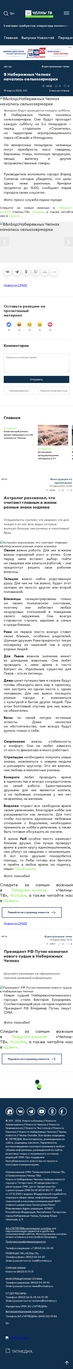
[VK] (20, 1111)
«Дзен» (14, 216)
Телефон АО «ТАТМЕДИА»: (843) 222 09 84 (31, 1316)
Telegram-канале (29, 890)
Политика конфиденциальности (26, 1241)
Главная (11, 38)
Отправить (36, 379)
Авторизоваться (19, 390)
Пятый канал (25, 869)
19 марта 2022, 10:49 (61, 486)
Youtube (38, 212)
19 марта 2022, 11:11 (15, 90)
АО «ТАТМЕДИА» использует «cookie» (28, 1228)
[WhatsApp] (35, 271)
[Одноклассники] (26, 271)
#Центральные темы (55, 66)
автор (8, 66)
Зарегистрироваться (53, 390)
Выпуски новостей (37, 38)
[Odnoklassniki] (52, 1111)
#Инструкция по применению (61, 480)
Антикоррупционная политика (25, 1311)
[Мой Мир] (45, 271)
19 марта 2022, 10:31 (61, 939)
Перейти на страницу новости (28, 912)
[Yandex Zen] (9, 1111)
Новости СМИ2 (15, 285)
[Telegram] (17, 271)
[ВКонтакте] (7, 271)
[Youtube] (41, 1111)
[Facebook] (63, 1111)
